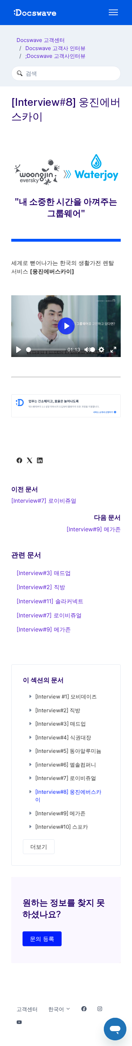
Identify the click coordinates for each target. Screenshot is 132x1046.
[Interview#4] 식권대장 (63, 737)
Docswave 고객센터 (41, 40)
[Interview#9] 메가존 (94, 529)
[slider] (46, 349)
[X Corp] (29, 461)
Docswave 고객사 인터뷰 (55, 48)
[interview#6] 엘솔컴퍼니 (65, 764)
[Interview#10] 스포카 (61, 826)
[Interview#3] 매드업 (44, 572)
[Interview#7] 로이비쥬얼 (43, 500)
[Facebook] (19, 461)
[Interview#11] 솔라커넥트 (50, 601)
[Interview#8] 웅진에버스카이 (68, 795)
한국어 (56, 1009)
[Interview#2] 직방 (41, 587)
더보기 (38, 846)
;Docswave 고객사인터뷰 (55, 56)
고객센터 (27, 1009)
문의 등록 (42, 938)
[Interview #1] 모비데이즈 (66, 696)
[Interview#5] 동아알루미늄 (68, 751)
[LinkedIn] (40, 461)
